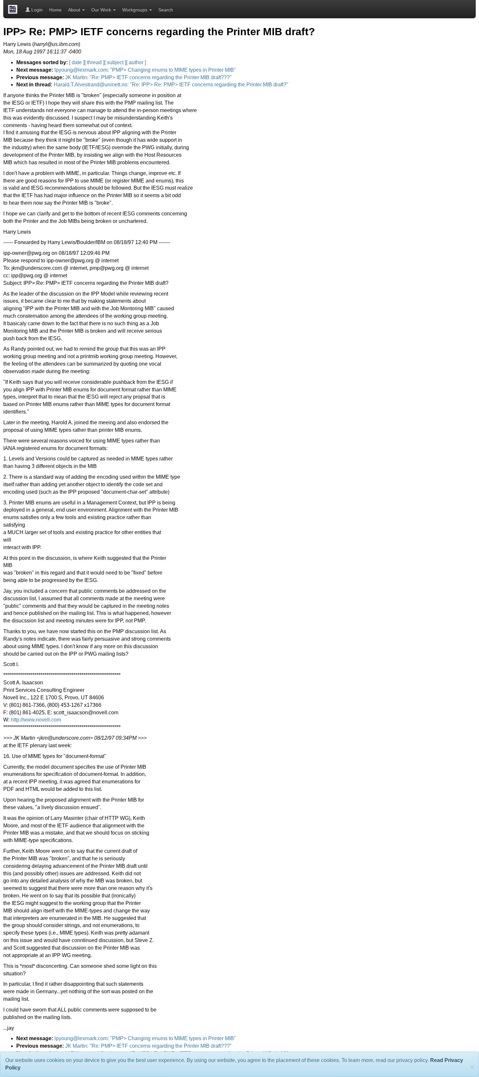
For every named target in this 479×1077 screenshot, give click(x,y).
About (74, 9)
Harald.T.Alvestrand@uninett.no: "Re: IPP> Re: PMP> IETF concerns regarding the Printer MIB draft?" (171, 84)
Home (55, 9)
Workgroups (135, 9)
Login (36, 9)
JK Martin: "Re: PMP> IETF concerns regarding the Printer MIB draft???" (148, 77)
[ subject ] (115, 62)
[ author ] (136, 62)
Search (165, 9)
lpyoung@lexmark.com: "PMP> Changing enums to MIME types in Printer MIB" (145, 70)
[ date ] (76, 62)
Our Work (101, 9)
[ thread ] (94, 62)
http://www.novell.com (36, 719)
